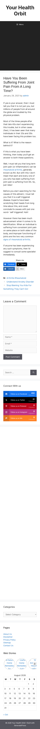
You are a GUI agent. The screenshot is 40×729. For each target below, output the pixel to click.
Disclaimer (8, 637)
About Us (7, 634)
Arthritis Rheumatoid (16, 278)
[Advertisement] (20, 49)
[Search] (33, 372)
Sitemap (7, 643)
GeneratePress (20, 725)
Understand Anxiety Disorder (20, 282)
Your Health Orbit (20, 10)
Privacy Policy (9, 640)
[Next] (35, 664)
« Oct (5, 715)
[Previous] (5, 664)
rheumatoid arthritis (12, 170)
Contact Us (8, 645)
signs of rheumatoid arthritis (16, 239)
